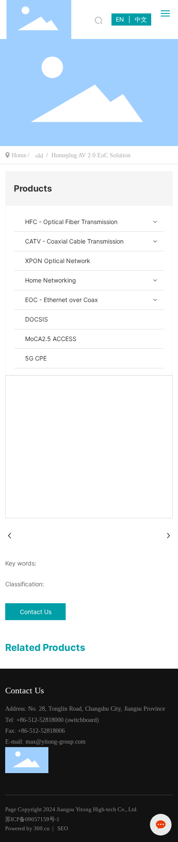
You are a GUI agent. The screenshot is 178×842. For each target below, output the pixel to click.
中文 (141, 19)
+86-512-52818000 (40, 720)
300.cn (42, 828)
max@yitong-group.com (55, 741)
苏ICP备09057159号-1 (32, 819)
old (39, 156)
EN (120, 19)
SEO (62, 828)
